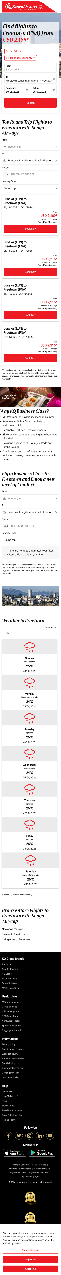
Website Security (10, 1053)
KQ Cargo (7, 973)
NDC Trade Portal (10, 1016)
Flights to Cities (39, 1165)
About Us (6, 964)
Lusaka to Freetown (13, 934)
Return (36, 88)
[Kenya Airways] (8, 1136)
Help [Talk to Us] (10, 1096)
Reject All (30, 1259)
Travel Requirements (12, 1110)
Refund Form (8, 1119)
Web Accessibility (10, 1077)
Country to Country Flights (19, 1169)
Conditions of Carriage (13, 1049)
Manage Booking (10, 1002)
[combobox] (32, 147)
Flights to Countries (20, 1165)
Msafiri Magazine (10, 988)
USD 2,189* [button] (16, 39)
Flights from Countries (38, 1172)
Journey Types (9, 181)
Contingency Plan (10, 1072)
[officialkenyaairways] (29, 1136)
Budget (5, 167)
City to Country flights (30, 1176)
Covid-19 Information (12, 1115)
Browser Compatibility (13, 1058)
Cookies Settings (30, 1250)
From (8, 66)
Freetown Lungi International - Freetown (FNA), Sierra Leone (29, 80)
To (7, 77)
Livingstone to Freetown (16, 939)
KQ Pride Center (10, 978)
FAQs (4, 1101)
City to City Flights (42, 1169)
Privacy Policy (8, 1044)
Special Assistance (11, 1025)
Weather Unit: (51, 627)
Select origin (13, 69)
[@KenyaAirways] (19, 1136)
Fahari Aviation (9, 983)
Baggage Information (12, 1030)
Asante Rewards (10, 969)
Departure (11, 88)
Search (31, 102)
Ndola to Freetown (12, 929)
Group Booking (9, 1006)
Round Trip (12, 51)
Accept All (30, 1268)
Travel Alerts (8, 1105)
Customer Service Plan (13, 1068)
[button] (20, 57)
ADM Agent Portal (11, 1021)
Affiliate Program (10, 1011)
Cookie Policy (8, 1063)
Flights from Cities (18, 1172)
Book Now (30, 228)
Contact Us (7, 1091)
